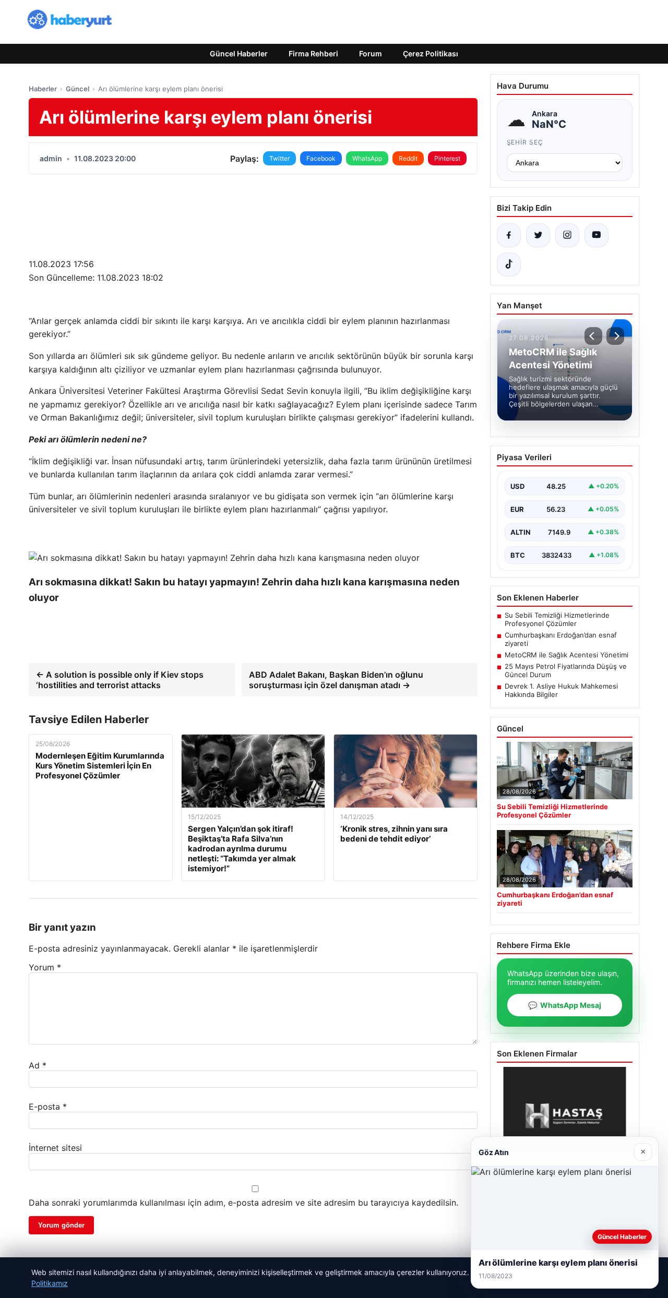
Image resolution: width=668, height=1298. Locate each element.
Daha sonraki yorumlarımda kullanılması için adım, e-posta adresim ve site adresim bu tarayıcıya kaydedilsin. (243, 1202)
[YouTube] (596, 235)
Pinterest (447, 158)
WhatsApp (367, 158)
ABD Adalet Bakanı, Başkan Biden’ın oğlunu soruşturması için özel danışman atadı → (336, 679)
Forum (370, 53)
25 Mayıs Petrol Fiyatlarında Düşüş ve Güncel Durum (566, 670)
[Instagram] (567, 235)
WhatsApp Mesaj (564, 1005)
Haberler (43, 89)
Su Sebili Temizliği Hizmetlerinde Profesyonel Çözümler (557, 619)
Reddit (408, 158)
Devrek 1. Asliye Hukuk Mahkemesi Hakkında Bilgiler (561, 690)
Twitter (279, 158)
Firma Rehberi (313, 53)
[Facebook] (509, 235)
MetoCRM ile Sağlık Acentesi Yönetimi (566, 655)
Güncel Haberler (239, 53)
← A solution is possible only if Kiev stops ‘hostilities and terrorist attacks (120, 679)
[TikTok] (509, 265)
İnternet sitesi (55, 1148)
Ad (37, 1065)
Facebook (321, 158)
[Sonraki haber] (615, 336)
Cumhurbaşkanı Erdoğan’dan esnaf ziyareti (561, 639)
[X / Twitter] (538, 235)
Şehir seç (525, 142)
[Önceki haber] (593, 336)
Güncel (77, 89)
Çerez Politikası (430, 53)
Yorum (45, 967)
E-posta (48, 1106)
